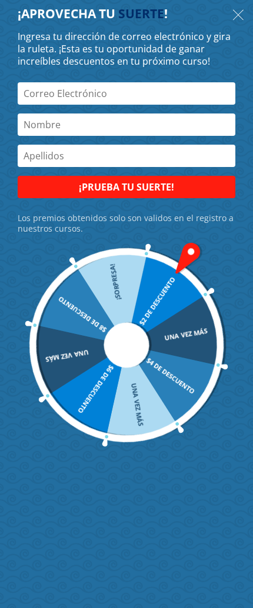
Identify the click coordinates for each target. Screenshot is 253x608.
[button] (238, 16)
